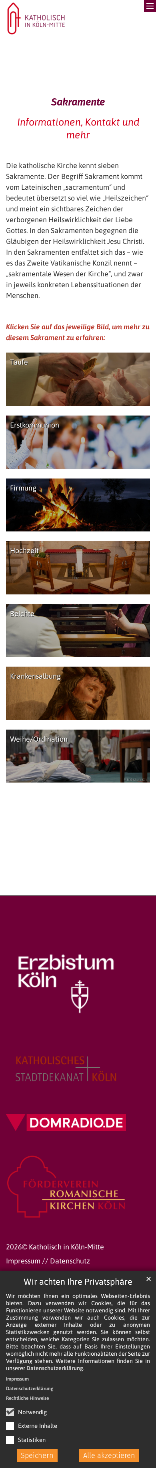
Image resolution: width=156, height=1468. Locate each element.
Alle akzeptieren (109, 1455)
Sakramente (78, 102)
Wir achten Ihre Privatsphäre (78, 1282)
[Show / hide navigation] (138, 12)
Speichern (37, 1455)
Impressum (17, 1379)
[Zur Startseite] (36, 18)
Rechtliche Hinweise (27, 1398)
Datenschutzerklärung (54, 1368)
